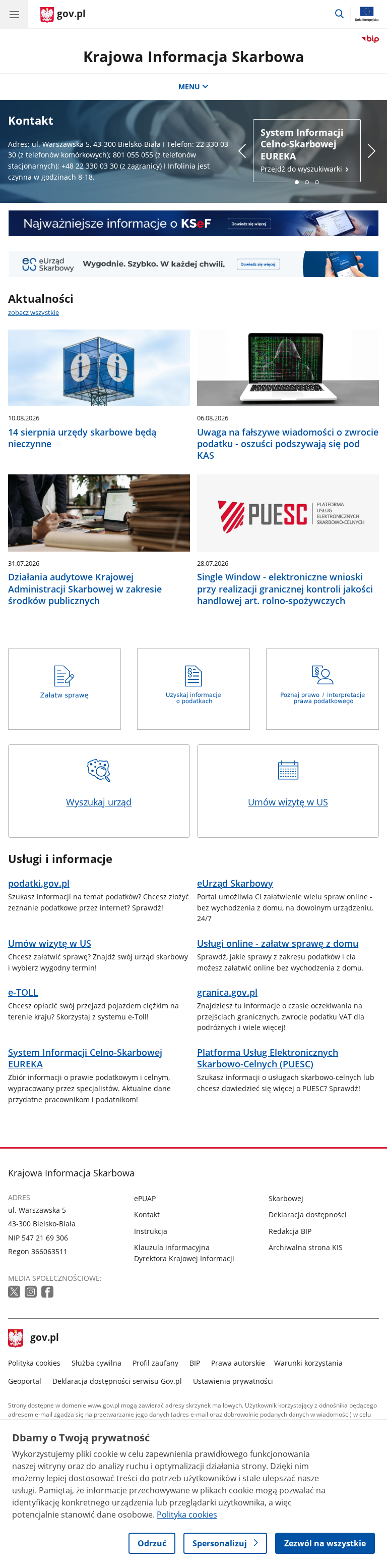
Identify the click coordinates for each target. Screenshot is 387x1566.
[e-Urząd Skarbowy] (193, 264)
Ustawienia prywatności (233, 1381)
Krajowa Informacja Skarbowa (193, 56)
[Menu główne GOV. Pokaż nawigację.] (14, 14)
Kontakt (147, 1214)
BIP (194, 1363)
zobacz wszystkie (33, 312)
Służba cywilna (96, 1363)
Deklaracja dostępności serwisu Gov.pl (117, 1381)
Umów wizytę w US (288, 802)
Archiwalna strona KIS (306, 1247)
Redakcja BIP (290, 1231)
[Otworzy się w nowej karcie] (15, 1292)
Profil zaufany (155, 1363)
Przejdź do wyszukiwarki (302, 150)
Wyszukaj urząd (99, 802)
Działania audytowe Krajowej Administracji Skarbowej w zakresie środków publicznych (85, 589)
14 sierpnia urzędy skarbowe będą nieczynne (82, 438)
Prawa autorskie (238, 1363)
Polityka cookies (34, 1363)
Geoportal (24, 1381)
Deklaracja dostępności (308, 1214)
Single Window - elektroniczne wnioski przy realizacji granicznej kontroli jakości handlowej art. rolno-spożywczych (285, 589)
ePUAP (145, 1198)
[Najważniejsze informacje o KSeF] (193, 223)
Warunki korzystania (308, 1363)
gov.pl (44, 1338)
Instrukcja (150, 1231)
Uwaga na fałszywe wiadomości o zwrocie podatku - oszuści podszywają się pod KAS (287, 444)
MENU (189, 86)
